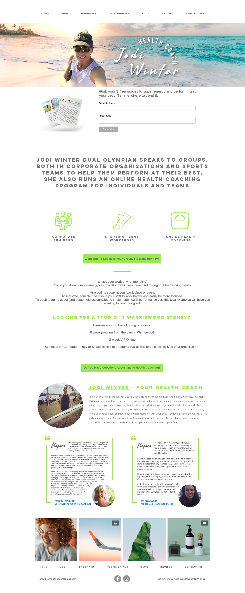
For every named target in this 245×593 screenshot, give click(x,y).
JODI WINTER (109, 387)
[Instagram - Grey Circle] (126, 578)
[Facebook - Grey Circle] (117, 578)
